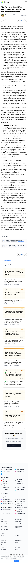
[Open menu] (26, 2)
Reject (11, 561)
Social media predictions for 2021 (14, 240)
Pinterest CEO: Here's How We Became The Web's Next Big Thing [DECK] (16, 245)
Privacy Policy (13, 558)
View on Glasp (21, 241)
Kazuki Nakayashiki (16, 14)
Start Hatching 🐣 (13, 445)
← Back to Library (7, 260)
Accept (17, 561)
